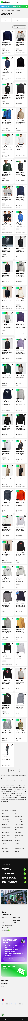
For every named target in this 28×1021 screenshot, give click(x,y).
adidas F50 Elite (19, 835)
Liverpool (4, 845)
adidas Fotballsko (19, 824)
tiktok (6, 869)
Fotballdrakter (18, 816)
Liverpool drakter (6, 829)
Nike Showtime (18, 837)
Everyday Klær (10, 10)
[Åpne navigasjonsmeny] (25, 2)
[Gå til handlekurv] (21, 2)
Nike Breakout (5, 851)
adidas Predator (6, 835)
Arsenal (4, 843)
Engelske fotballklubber (5, 838)
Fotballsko (4, 813)
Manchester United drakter (19, 848)
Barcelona (17, 840)
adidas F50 (4, 824)
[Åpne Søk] (14, 2)
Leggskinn (17, 845)
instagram (9, 882)
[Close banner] (26, 6)
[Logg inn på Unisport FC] (18, 2)
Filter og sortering (18, 27)
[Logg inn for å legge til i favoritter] (12, 31)
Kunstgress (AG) (19, 821)
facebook (9, 877)
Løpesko (17, 851)
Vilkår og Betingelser (6, 1019)
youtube (8, 873)
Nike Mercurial (18, 819)
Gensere (18, 10)
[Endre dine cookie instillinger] (2, 1014)
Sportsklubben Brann (7, 840)
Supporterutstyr (5, 816)
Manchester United (6, 827)
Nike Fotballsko (5, 819)
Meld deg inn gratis (14, 958)
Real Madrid (5, 848)
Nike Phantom (5, 832)
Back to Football (19, 827)
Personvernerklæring (18, 1019)
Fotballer (17, 843)
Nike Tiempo (18, 832)
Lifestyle (3, 10)
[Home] (5, 2)
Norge (16, 813)
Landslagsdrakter (6, 821)
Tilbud (16, 829)
